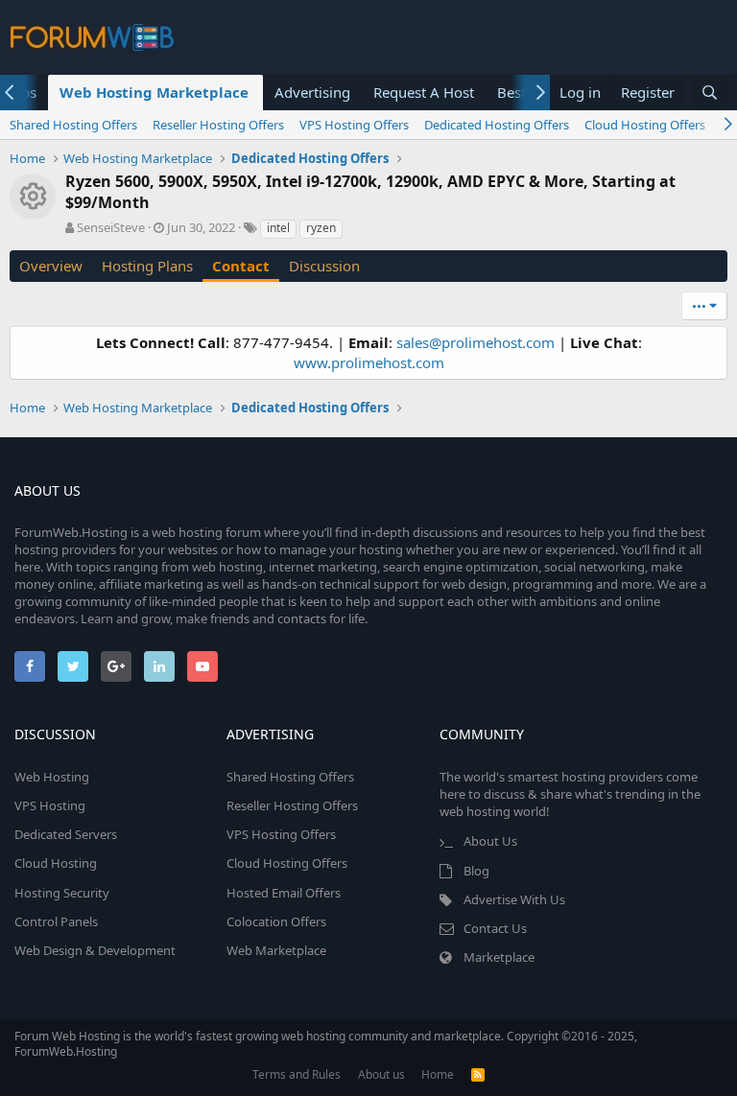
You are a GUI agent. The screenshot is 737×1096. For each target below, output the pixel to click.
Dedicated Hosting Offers (496, 124)
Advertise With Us (514, 899)
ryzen (321, 228)
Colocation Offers (276, 921)
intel (278, 228)
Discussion (324, 265)
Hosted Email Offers (283, 892)
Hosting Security (61, 892)
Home (437, 1074)
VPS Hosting (49, 805)
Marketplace (499, 957)
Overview (51, 265)
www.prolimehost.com (369, 362)
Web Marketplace (276, 950)
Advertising (312, 92)
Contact (241, 265)
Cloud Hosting (55, 863)
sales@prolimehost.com (475, 342)
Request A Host (423, 92)
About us (381, 1074)
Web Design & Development (95, 950)
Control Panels (56, 921)
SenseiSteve (111, 227)
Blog (476, 870)
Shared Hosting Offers (73, 124)
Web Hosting (51, 776)
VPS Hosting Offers (354, 124)
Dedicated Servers (65, 834)
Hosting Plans (147, 265)
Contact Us (495, 928)
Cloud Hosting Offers (644, 124)
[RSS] (477, 1074)
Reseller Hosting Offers (218, 124)
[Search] (709, 92)
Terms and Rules (296, 1074)
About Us (490, 841)
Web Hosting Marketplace (154, 92)
